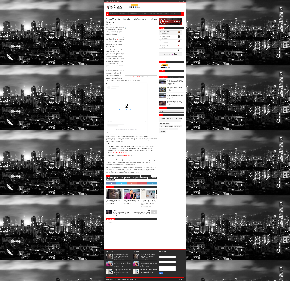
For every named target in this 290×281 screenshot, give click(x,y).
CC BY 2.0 (139, 76)
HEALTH (165, 14)
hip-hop (121, 177)
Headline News (110, 177)
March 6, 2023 (126, 155)
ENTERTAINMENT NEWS (134, 14)
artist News (179, 118)
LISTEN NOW (114, 1)
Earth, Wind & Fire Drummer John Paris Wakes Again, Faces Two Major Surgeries (131, 202)
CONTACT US (118, 1)
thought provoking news (166, 126)
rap (149, 177)
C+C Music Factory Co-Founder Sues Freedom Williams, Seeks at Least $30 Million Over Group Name (148, 202)
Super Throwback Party (132, 279)
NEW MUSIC (144, 14)
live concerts (177, 126)
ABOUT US (107, 1)
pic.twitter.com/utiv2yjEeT (119, 152)
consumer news (173, 129)
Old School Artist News (141, 177)
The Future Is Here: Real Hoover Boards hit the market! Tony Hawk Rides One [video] (175, 82)
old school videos (164, 123)
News (133, 177)
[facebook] (180, 1)
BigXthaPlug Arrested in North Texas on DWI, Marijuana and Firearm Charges (113, 202)
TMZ (117, 39)
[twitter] (181, 1)
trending (154, 177)
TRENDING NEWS (123, 14)
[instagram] (183, 1)
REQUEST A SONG (113, 14)
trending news (110, 179)
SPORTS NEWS (152, 14)
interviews (162, 131)
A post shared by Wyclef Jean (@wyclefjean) (126, 129)
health (116, 177)
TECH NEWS (159, 14)
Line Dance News (164, 129)
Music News (127, 177)
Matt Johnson (133, 76)
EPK (110, 1)
